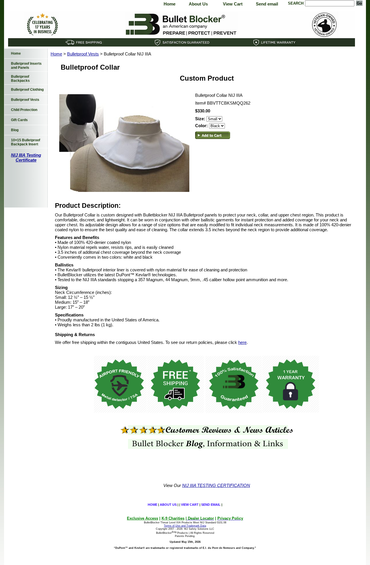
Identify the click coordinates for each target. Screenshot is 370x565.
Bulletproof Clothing (27, 90)
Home (169, 3)
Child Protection (24, 110)
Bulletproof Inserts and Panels (26, 66)
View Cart (233, 3)
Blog (14, 130)
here (242, 342)
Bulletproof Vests (83, 53)
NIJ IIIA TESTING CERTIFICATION (216, 485)
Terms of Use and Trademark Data (185, 525)
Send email (267, 3)
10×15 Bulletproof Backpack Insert (25, 142)
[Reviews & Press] (206, 433)
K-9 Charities (173, 518)
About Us (198, 3)
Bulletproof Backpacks (20, 79)
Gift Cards (19, 120)
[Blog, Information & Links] (206, 447)
